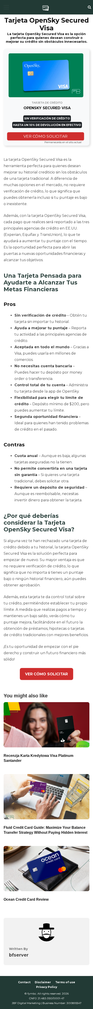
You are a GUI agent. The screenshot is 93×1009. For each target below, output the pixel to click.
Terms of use (65, 982)
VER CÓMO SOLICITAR (46, 136)
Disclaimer (43, 982)
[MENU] (6, 7)
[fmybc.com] (45, 8)
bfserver (18, 955)
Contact (24, 982)
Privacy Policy (46, 987)
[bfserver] (46, 940)
